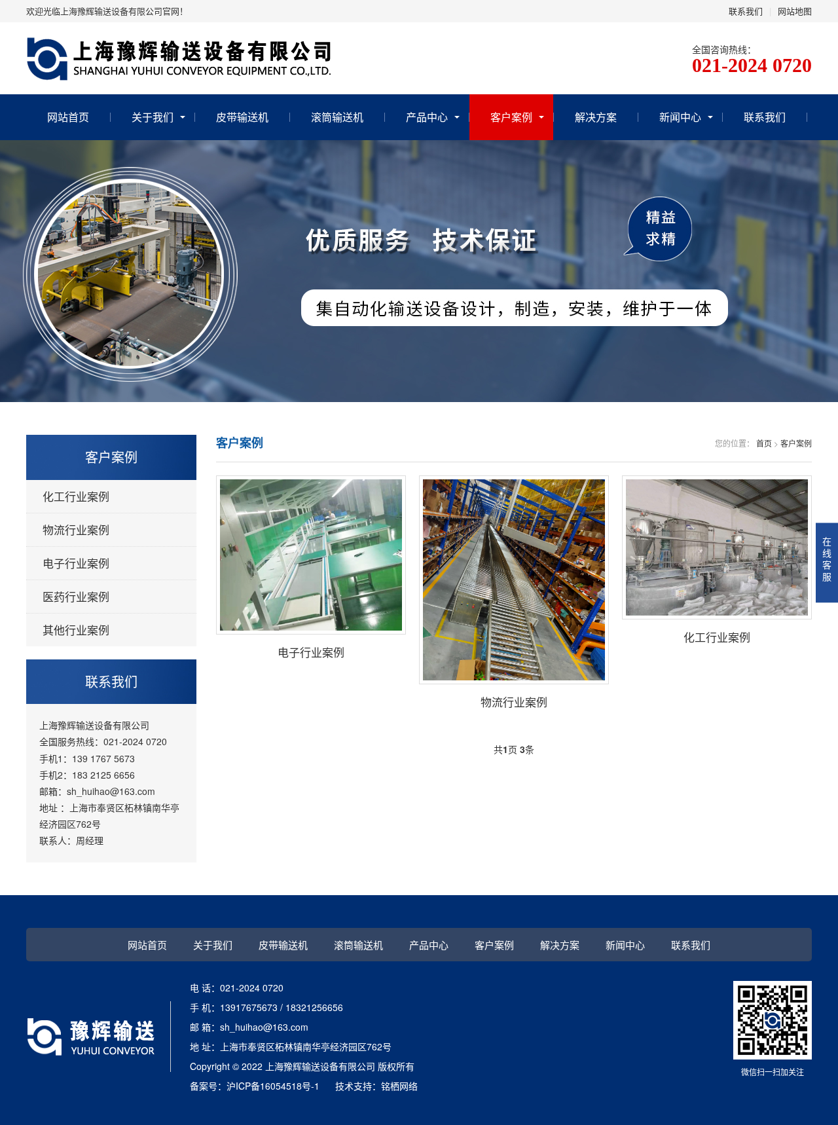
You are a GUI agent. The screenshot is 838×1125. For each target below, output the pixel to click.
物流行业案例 (76, 529)
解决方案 (596, 116)
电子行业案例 (76, 563)
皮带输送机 (242, 116)
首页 (764, 443)
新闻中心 (680, 116)
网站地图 (795, 11)
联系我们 (746, 11)
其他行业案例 (76, 629)
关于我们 (152, 116)
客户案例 (511, 116)
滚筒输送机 (337, 116)
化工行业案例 (76, 496)
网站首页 (68, 116)
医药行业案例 (76, 596)
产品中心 (427, 116)
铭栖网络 (399, 1085)
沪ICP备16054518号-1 (273, 1085)
